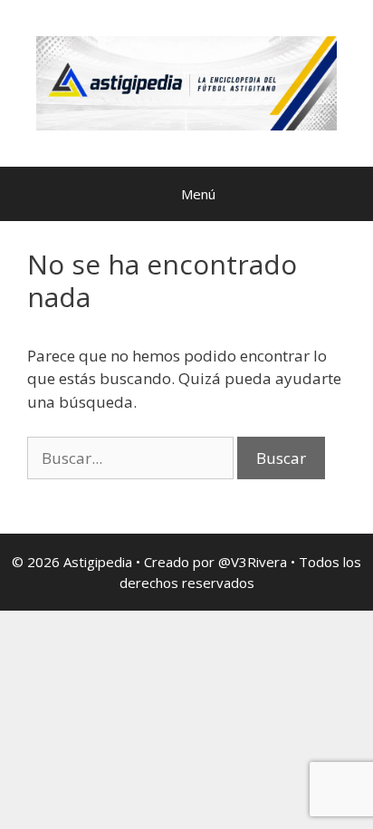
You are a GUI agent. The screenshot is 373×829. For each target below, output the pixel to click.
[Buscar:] (132, 458)
